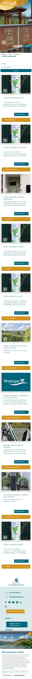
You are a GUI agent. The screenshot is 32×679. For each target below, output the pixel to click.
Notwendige (10, 671)
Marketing (25, 671)
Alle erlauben (7, 675)
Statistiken (18, 671)
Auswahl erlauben (19, 675)
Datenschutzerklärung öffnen (8, 668)
